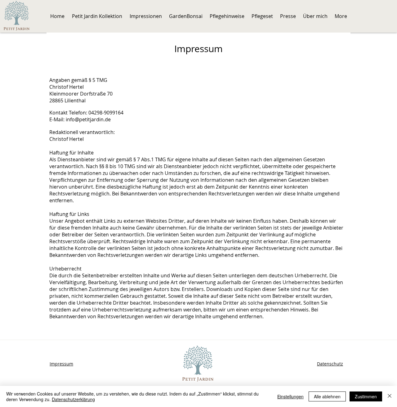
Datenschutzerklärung (73, 399)
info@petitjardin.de (88, 119)
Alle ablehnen (327, 396)
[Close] (389, 396)
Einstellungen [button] (290, 396)
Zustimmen (366, 396)
